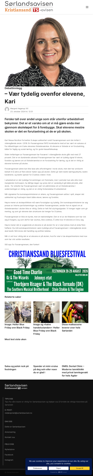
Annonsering (10, 432)
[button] (87, 7)
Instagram (9, 460)
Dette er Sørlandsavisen (15, 427)
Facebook (9, 455)
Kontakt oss (10, 437)
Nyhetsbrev (10, 449)
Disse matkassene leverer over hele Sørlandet (72, 327)
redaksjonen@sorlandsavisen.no (18, 413)
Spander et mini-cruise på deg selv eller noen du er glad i (45, 369)
